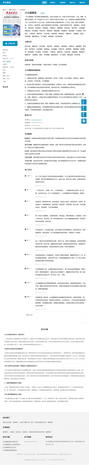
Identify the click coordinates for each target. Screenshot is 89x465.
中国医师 (15, 422)
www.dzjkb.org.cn (36, 120)
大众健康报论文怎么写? (9, 447)
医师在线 (18, 432)
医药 (32, 422)
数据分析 (82, 2)
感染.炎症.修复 (7, 422)
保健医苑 (50, 422)
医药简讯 (5, 432)
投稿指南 (62, 2)
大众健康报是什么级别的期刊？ (12, 444)
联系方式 (72, 2)
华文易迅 (7, 2)
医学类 (9, 61)
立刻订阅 (11, 43)
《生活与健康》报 (24, 422)
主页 (5, 10)
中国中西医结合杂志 (40, 422)
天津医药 (24, 432)
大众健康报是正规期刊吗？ (10, 441)
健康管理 (48, 432)
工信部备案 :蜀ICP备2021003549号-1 (34, 460)
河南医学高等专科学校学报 (36, 432)
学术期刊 (13, 10)
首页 (44, 2)
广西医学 (12, 432)
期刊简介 (53, 2)
